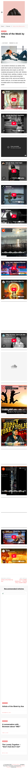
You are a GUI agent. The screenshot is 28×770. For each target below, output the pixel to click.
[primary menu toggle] (2, 12)
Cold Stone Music (16, 764)
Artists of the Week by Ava (13, 706)
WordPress (18, 767)
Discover (4, 31)
